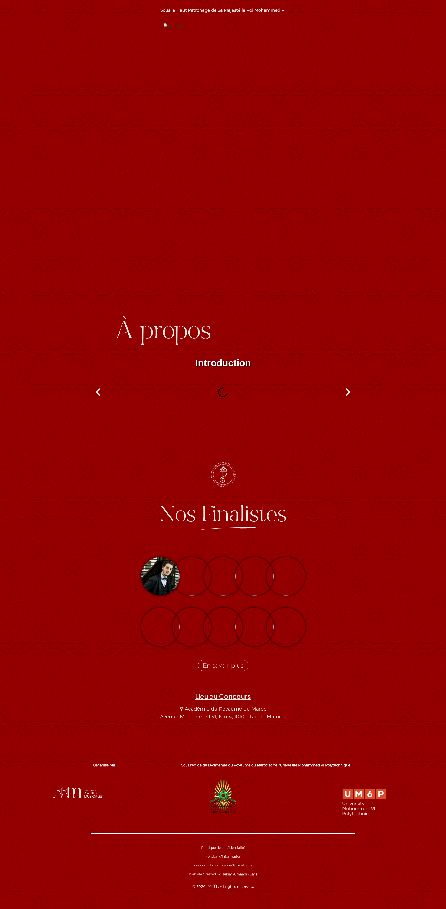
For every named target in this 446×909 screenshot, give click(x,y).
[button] (98, 392)
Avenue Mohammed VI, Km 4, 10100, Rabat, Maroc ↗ (223, 716)
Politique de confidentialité (223, 848)
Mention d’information (223, 856)
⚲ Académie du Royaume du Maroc (223, 709)
